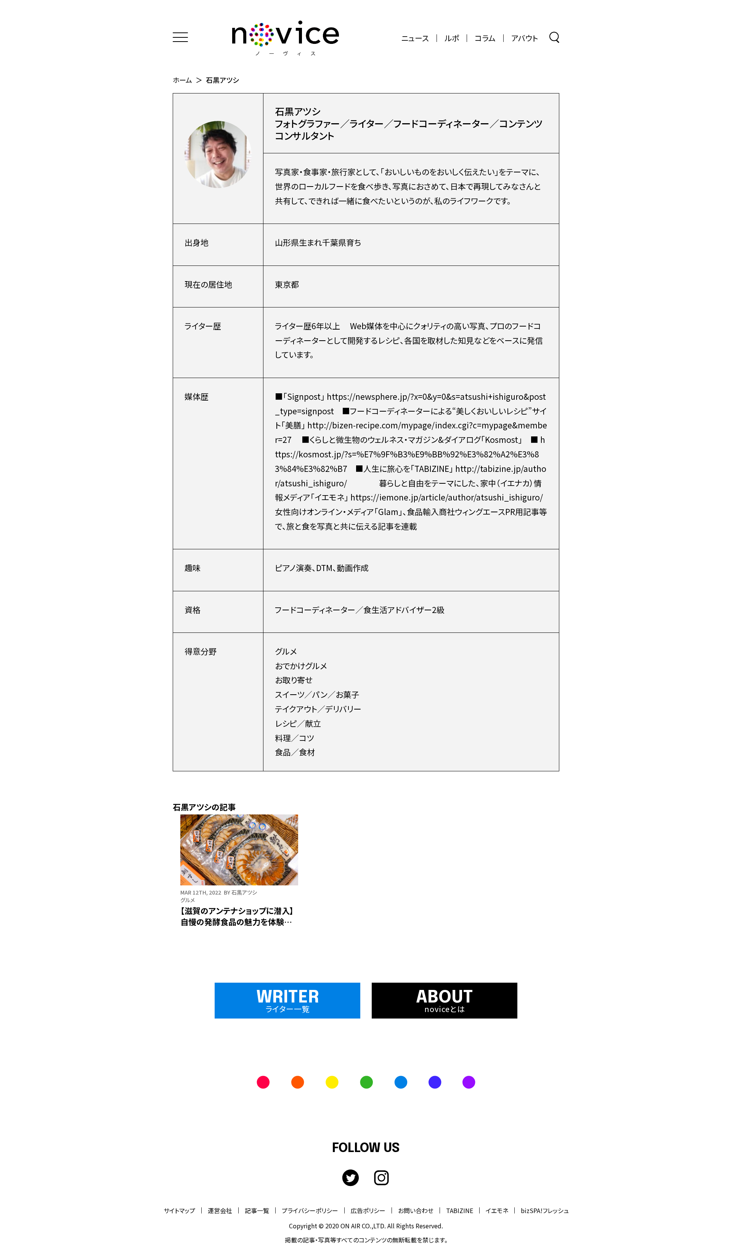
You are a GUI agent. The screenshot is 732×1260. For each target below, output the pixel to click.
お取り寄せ (294, 680)
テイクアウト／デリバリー (318, 708)
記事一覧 (257, 1210)
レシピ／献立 (298, 723)
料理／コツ (294, 737)
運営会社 (220, 1210)
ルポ (452, 38)
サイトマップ (179, 1210)
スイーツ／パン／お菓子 (317, 694)
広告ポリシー (368, 1210)
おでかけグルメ (301, 665)
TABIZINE (459, 1210)
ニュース (415, 38)
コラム (485, 38)
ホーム (182, 80)
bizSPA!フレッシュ (545, 1210)
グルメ (286, 651)
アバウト (524, 38)
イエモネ (497, 1210)
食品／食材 (295, 752)
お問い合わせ (415, 1210)
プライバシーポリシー (310, 1210)
